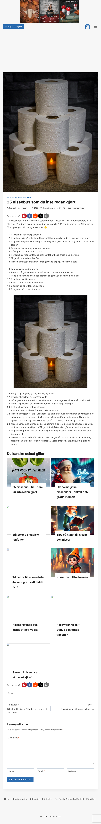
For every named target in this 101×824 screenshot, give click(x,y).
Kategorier (35, 799)
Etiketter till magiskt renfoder (25, 537)
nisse (10, 693)
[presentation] (28, 472)
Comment (13, 737)
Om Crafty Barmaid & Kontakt (69, 799)
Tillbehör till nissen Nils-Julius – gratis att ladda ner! (28, 582)
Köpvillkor (91, 799)
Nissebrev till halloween (72, 577)
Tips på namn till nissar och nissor (72, 537)
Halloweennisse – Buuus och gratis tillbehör (68, 629)
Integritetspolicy (19, 799)
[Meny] (95, 26)
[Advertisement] (50, 48)
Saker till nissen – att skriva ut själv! (26, 675)
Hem (6, 799)
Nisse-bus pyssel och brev (19, 197)
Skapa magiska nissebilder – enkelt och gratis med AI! (72, 492)
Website (72, 771)
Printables (47, 799)
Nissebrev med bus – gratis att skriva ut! (26, 627)
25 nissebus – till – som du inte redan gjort (27, 489)
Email (41, 771)
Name (12, 771)
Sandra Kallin (14, 208)
